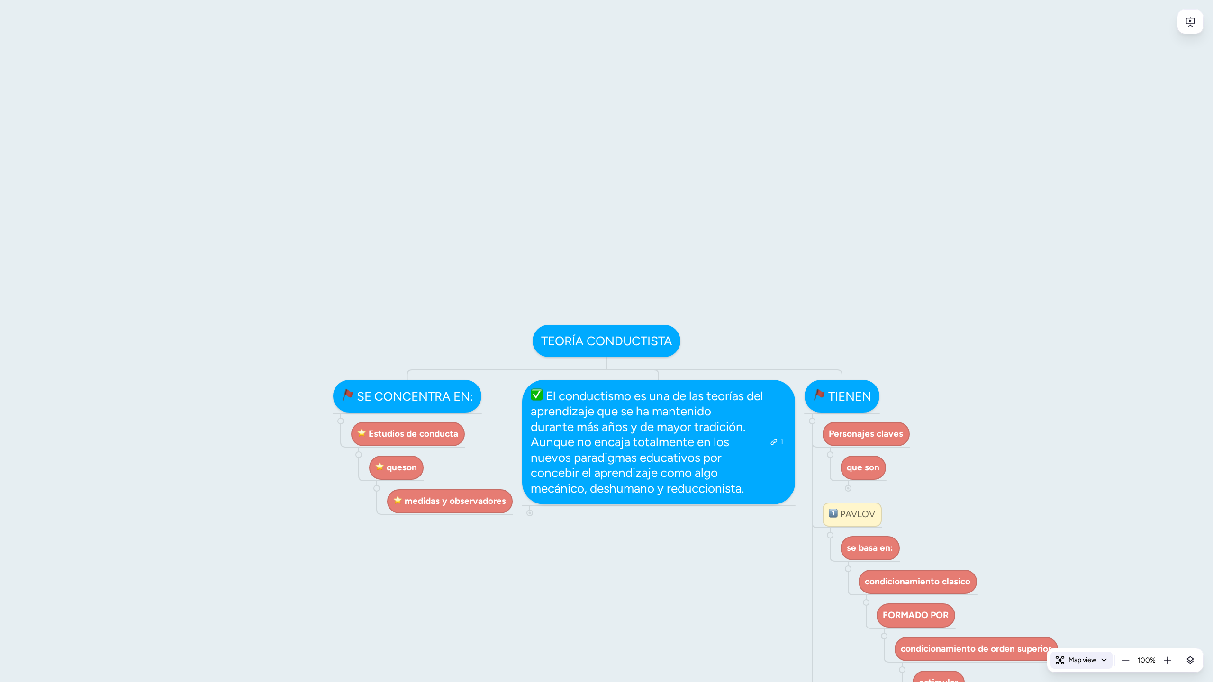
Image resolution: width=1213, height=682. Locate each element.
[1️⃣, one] (833, 514)
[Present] (1190, 21)
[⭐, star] (361, 434)
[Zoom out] (1125, 660)
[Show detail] (1190, 660)
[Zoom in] (1167, 660)
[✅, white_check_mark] (537, 396)
